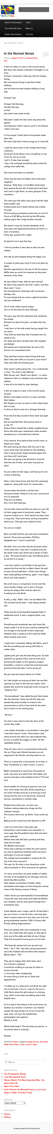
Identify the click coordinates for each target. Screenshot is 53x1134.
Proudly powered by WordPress (26, 1128)
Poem (16, 1044)
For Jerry (29, 34)
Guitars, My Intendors (13, 34)
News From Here (11, 1086)
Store (28, 22)
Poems (15, 1041)
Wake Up (29, 28)
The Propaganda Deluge (15, 1073)
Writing (7, 1117)
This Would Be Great (13, 28)
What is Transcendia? (13, 22)
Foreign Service (32, 1041)
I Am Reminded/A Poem (15, 1076)
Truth (22, 1044)
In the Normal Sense (19, 53)
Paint (11, 1044)
